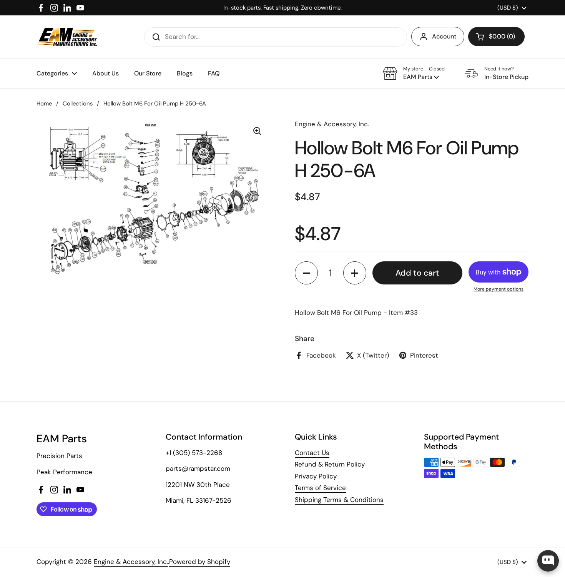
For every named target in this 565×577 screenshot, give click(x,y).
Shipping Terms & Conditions (339, 499)
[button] (496, 36)
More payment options (498, 289)
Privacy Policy (316, 476)
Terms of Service (320, 487)
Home (44, 103)
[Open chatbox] (548, 561)
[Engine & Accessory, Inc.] (67, 37)
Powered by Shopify (199, 561)
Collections (78, 103)
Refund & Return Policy (330, 464)
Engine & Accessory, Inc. (131, 561)
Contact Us (312, 452)
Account (444, 36)
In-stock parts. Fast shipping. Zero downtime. (282, 8)
